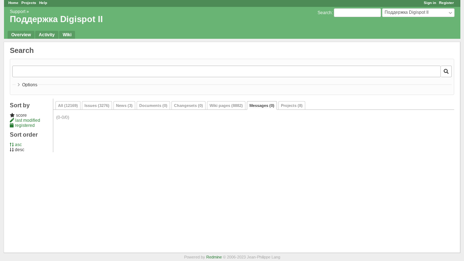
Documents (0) (153, 105)
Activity (47, 34)
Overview (21, 34)
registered (24, 125)
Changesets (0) (188, 105)
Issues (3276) (96, 105)
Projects (28, 3)
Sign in (430, 3)
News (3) (124, 105)
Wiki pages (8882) (226, 105)
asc (18, 144)
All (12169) (68, 105)
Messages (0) (261, 105)
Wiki (67, 34)
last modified (27, 120)
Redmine (214, 257)
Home (13, 3)
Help (43, 3)
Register (446, 3)
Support (17, 11)
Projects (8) (292, 105)
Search (325, 12)
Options (29, 84)
